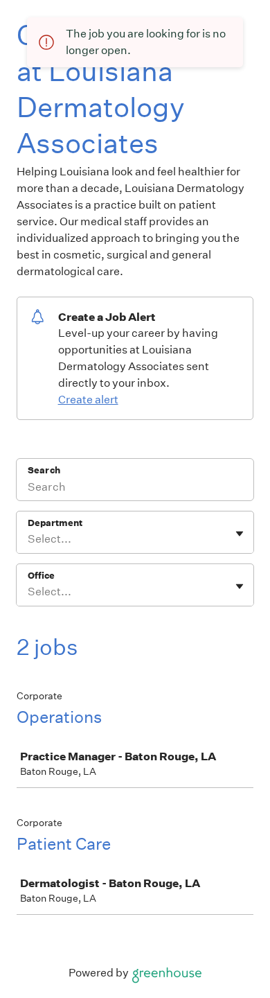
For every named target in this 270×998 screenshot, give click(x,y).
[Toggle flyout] (239, 533)
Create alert (88, 399)
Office (41, 575)
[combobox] (29, 539)
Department (55, 523)
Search (44, 470)
